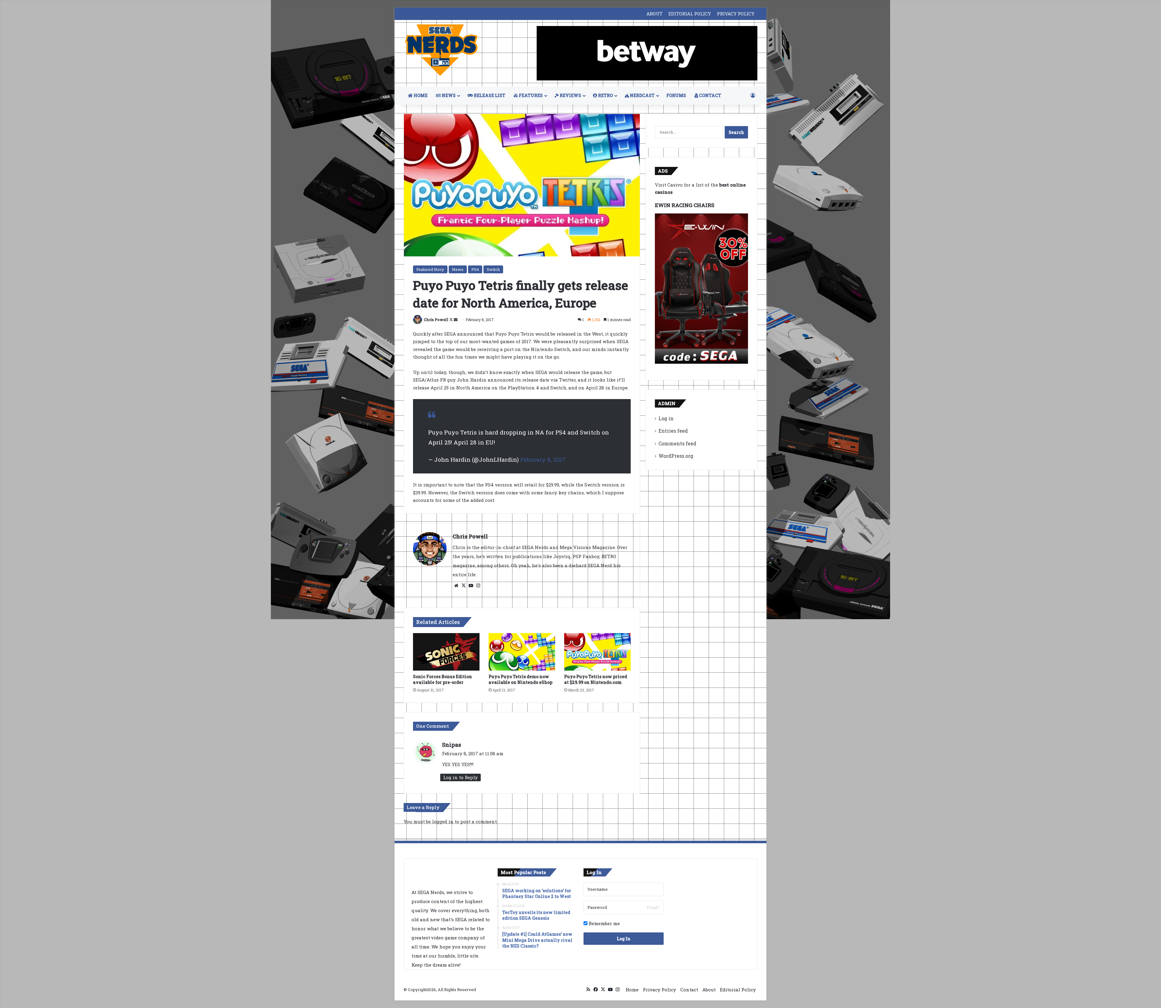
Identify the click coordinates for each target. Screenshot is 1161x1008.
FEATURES (530, 95)
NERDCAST (642, 95)
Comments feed (677, 443)
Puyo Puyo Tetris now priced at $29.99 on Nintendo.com (595, 679)
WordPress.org (676, 456)
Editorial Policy (738, 990)
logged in (443, 821)
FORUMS (676, 95)
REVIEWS (570, 95)
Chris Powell (436, 319)
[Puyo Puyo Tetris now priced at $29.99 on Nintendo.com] (597, 652)
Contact (689, 990)
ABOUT (654, 14)
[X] (463, 585)
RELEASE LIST (489, 95)
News (457, 269)
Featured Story (430, 269)
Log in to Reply (460, 777)
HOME (420, 95)
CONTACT (709, 95)
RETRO (605, 95)
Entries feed (673, 431)
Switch (493, 269)
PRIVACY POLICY (735, 14)
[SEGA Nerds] (441, 50)
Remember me (603, 923)
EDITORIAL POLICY (689, 14)
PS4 (475, 269)
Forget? (653, 907)
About (709, 990)
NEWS (448, 95)
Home (632, 990)
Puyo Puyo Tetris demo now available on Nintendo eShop (520, 679)
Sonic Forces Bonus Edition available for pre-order (442, 679)
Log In (623, 938)
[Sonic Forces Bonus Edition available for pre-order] (446, 652)
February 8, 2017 (543, 459)
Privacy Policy (659, 990)
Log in (666, 418)
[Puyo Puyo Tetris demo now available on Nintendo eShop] (522, 652)
